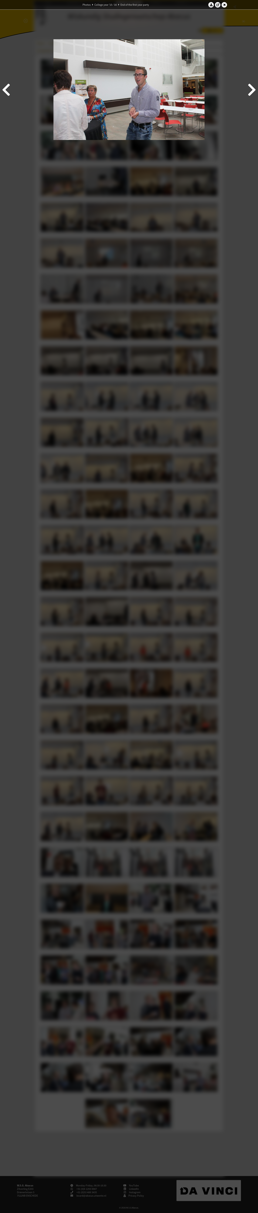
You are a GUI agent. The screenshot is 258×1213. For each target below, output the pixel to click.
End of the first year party (135, 4)
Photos (87, 4)
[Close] (224, 5)
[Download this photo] (211, 5)
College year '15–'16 (105, 4)
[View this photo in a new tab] (218, 5)
